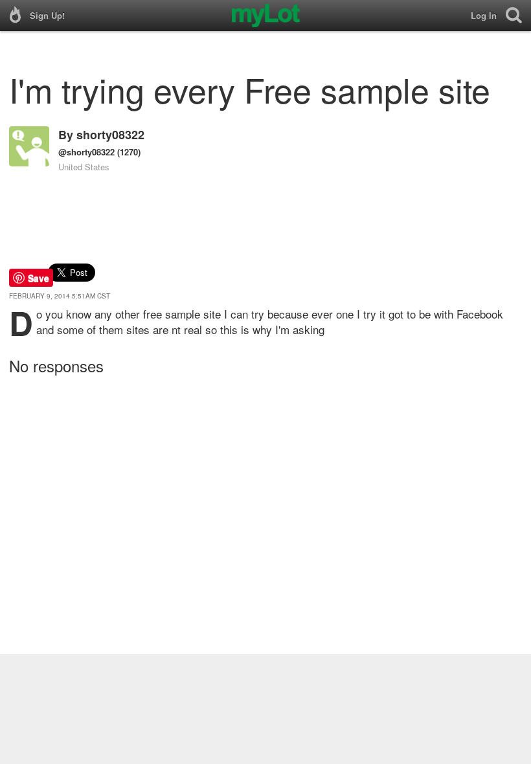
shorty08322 (110, 134)
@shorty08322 (86, 152)
